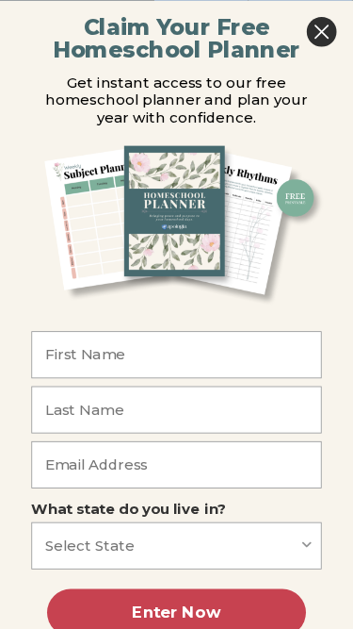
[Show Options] (307, 545)
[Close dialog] (321, 31)
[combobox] (172, 545)
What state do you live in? (128, 508)
